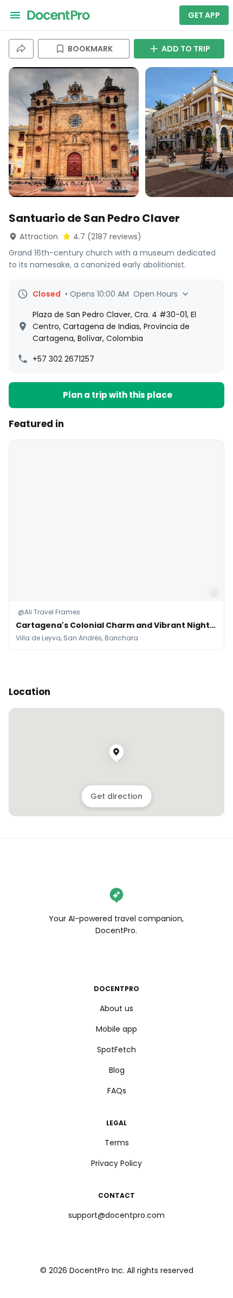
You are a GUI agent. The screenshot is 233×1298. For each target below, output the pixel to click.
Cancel (117, 692)
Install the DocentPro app (116, 668)
